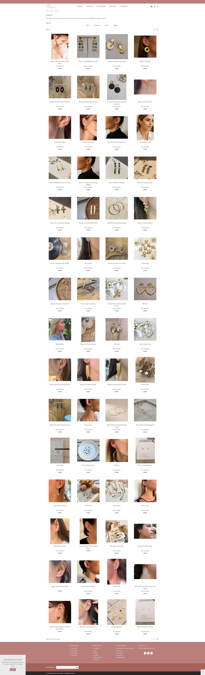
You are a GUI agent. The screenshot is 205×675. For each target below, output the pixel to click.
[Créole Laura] (88, 410)
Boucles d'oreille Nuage (145, 546)
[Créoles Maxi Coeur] (145, 329)
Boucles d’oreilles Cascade (88, 384)
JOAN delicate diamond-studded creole (117, 426)
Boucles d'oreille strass (145, 465)
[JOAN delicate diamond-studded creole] (117, 410)
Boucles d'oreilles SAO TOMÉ (60, 263)
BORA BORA (60, 344)
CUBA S (116, 465)
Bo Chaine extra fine (88, 586)
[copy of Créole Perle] (60, 491)
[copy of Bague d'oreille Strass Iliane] (88, 531)
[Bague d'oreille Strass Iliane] (60, 572)
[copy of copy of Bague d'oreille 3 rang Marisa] (60, 612)
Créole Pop (60, 465)
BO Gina (145, 304)
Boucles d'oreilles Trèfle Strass (117, 142)
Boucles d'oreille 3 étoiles (145, 627)
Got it (12, 669)
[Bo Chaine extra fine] (88, 572)
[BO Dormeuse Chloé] (60, 531)
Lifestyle (112, 6)
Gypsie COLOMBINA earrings (88, 61)
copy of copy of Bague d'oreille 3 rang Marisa (59, 628)
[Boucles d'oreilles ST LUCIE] (117, 248)
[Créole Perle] (145, 370)
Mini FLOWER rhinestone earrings (59, 182)
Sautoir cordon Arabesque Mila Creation (116, 305)
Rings (95, 650)
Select (47, 29)
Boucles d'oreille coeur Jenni (116, 61)
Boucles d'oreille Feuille (145, 102)
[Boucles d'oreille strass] (145, 450)
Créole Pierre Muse (60, 142)
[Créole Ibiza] (145, 248)
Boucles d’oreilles (145, 61)
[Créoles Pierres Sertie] (88, 450)
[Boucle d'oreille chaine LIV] (88, 612)
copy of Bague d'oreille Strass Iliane (88, 547)
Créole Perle (145, 384)
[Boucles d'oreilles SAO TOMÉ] (60, 248)
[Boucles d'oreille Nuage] (145, 531)
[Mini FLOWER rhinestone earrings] (60, 168)
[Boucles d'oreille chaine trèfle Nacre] (60, 46)
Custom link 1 (74, 648)
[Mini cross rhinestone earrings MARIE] (88, 168)
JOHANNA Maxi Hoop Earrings (116, 223)
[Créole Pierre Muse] (60, 127)
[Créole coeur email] (88, 127)
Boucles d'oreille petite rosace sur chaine (145, 587)
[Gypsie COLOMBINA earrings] (88, 46)
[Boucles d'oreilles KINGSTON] (88, 208)
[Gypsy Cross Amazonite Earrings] (60, 208)
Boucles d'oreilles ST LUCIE (116, 263)
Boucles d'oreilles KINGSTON (88, 223)
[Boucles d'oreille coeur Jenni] (117, 46)
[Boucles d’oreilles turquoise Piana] (60, 410)
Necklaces (96, 648)
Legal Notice (120, 655)
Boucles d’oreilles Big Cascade (117, 384)
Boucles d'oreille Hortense (145, 223)
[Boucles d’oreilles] (145, 46)
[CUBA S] (117, 450)
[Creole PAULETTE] (145, 127)
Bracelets (96, 655)
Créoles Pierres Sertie (88, 465)
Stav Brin (96, 659)
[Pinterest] (148, 653)
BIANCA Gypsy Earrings (145, 182)
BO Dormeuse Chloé (60, 546)
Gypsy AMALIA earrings (116, 182)
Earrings (96, 653)
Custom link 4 (74, 655)
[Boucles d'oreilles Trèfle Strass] (117, 127)
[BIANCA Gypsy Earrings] (145, 168)
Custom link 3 (74, 653)
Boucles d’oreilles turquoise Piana (60, 425)
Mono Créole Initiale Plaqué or (145, 425)
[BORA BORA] (60, 329)
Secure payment (121, 657)
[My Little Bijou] (51, 6)
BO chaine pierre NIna (117, 546)
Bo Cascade (88, 263)
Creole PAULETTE (145, 142)
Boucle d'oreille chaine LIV (88, 627)
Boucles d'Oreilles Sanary (88, 344)
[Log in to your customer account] (155, 6)
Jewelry (80, 6)
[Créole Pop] (60, 450)
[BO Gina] (145, 289)
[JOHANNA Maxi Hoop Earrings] (117, 208)
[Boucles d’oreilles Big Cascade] (117, 370)
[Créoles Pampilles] (117, 612)
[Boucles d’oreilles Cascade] (88, 370)
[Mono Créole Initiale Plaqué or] (145, 410)
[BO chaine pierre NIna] (117, 531)
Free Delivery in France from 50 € (125, 648)
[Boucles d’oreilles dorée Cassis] (88, 87)
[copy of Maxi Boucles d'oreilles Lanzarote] (117, 87)
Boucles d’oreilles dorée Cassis (88, 102)
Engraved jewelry (98, 657)
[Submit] (77, 667)
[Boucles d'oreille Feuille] (145, 87)
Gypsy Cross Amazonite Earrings (60, 223)
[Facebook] (145, 653)
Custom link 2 (74, 650)
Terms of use (120, 653)
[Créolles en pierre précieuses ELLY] (60, 370)
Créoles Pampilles (116, 627)
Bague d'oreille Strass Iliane (60, 586)
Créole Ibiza (145, 263)
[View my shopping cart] (151, 6)
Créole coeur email (88, 142)
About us (119, 650)
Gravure (89, 6)
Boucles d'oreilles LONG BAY (60, 304)
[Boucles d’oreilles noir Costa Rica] (60, 87)
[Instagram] (151, 653)
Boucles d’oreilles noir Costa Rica (60, 102)
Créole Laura (88, 425)
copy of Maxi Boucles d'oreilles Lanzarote (116, 103)
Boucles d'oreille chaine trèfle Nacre (60, 62)
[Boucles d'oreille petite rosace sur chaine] (145, 572)
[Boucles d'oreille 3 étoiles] (145, 612)
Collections (100, 6)
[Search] (157, 6)
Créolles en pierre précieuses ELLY (59, 384)
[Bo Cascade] (88, 248)
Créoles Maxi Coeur (145, 344)
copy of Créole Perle (60, 506)
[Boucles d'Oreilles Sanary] (88, 329)
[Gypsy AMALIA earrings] (117, 168)
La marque (123, 6)
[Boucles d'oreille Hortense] (145, 208)
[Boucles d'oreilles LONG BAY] (60, 289)
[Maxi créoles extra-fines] (88, 289)
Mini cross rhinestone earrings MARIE (88, 184)
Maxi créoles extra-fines (88, 304)
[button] (157, 2)
